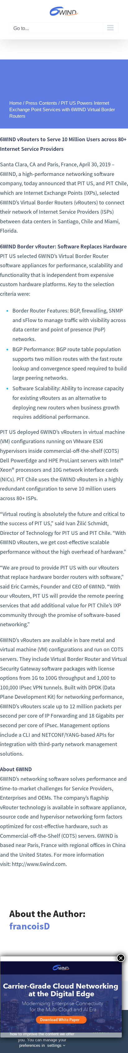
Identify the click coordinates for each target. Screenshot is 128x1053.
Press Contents (41, 103)
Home (15, 103)
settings (55, 1045)
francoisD (29, 926)
